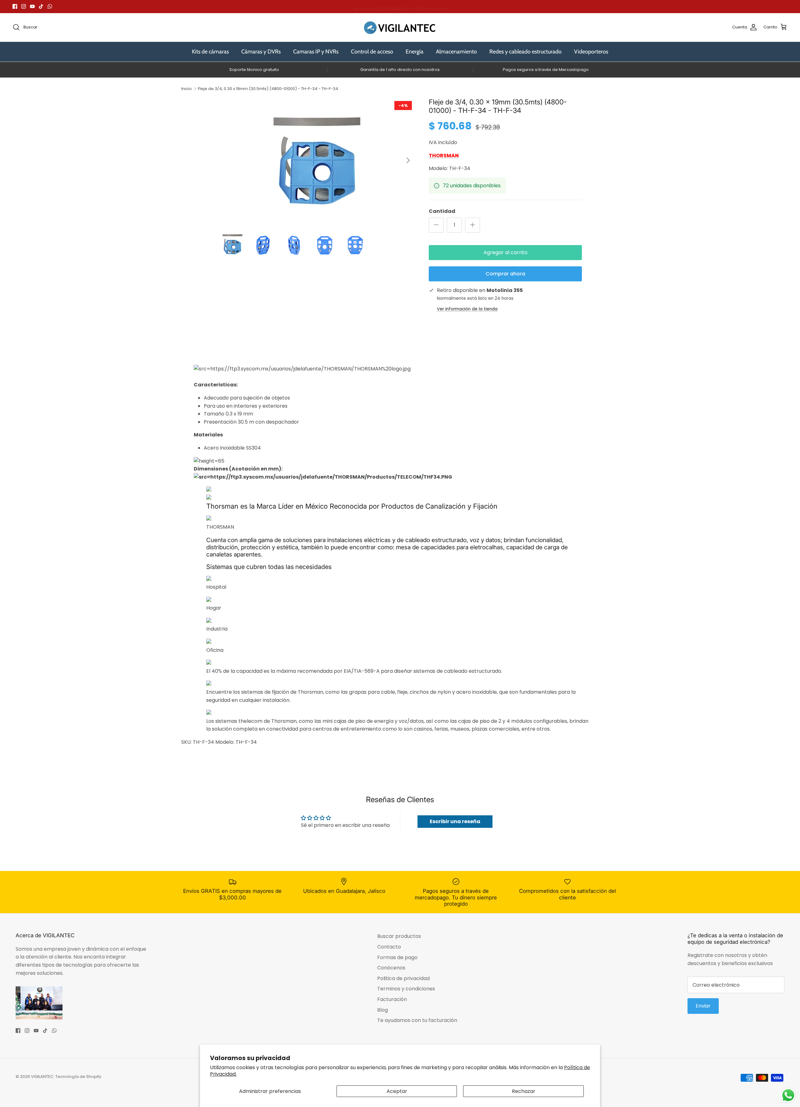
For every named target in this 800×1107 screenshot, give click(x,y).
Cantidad (442, 211)
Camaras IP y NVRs (315, 51)
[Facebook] (14, 6)
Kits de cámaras (210, 51)
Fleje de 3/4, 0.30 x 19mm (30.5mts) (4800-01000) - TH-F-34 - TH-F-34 (268, 89)
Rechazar (523, 1091)
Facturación (392, 999)
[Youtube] (32, 6)
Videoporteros (591, 51)
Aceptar (397, 1091)
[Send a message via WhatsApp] (788, 1095)
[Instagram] (23, 6)
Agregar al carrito (505, 252)
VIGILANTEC (42, 1076)
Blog (382, 1010)
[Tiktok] (41, 6)
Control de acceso (372, 51)
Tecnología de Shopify (78, 1076)
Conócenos (391, 967)
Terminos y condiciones (406, 988)
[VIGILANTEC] (400, 27)
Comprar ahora (505, 273)
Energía (414, 51)
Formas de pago (397, 957)
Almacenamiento (456, 51)
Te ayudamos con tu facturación (417, 1020)
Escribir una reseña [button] (455, 821)
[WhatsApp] (50, 6)
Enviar (703, 1005)
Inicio (186, 89)
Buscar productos (399, 936)
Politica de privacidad (403, 978)
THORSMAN (444, 155)
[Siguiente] (408, 160)
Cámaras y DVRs (261, 51)
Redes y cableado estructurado (525, 51)
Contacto (389, 946)
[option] (316, 160)
